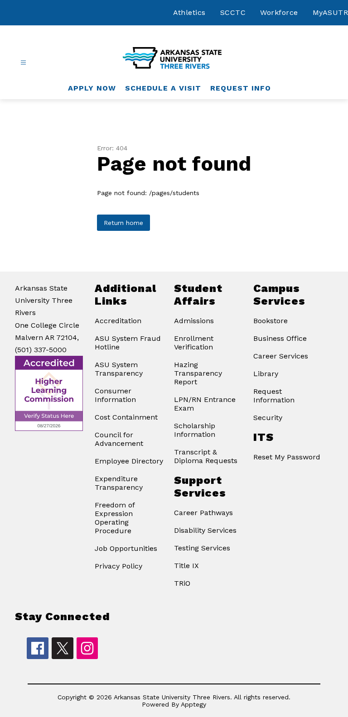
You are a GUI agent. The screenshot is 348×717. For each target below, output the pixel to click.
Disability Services (205, 530)
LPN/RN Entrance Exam (205, 403)
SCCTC (233, 12)
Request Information (274, 395)
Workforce (279, 12)
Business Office (280, 338)
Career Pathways (203, 512)
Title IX (186, 565)
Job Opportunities (126, 548)
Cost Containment (126, 417)
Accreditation (118, 320)
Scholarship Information (194, 430)
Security (267, 417)
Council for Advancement (119, 439)
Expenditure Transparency (119, 483)
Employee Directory (129, 461)
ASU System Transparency (119, 369)
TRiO (182, 583)
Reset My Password (286, 457)
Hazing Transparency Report (198, 373)
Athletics (189, 12)
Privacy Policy (118, 566)
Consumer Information (115, 395)
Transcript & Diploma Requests (205, 456)
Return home (123, 222)
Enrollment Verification (193, 342)
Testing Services (202, 548)
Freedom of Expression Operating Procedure (115, 518)
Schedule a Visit (163, 88)
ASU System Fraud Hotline (128, 342)
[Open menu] (23, 62)
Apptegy (193, 704)
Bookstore (270, 320)
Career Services (280, 356)
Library (265, 373)
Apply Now (92, 88)
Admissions (194, 320)
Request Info (240, 88)
